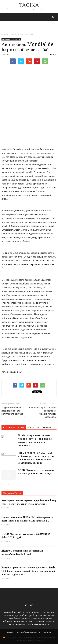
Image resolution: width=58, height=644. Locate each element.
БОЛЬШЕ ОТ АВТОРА (39, 427)
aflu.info (9, 637)
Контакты (47, 632)
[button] (54, 17)
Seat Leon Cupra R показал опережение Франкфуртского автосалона (43, 412)
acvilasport (17, 637)
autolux (32, 637)
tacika (52, 637)
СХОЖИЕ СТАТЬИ (13, 427)
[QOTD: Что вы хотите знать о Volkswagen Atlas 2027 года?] (8, 473)
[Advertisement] (29, 26)
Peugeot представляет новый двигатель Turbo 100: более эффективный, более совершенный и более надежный (28, 571)
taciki (41, 640)
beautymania (32, 640)
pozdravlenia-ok (43, 637)
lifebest (26, 637)
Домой (4, 34)
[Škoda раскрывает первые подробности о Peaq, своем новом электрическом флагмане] (8, 439)
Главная (10, 632)
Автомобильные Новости (11, 39)
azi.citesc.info (21, 640)
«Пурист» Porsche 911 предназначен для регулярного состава (12, 410)
